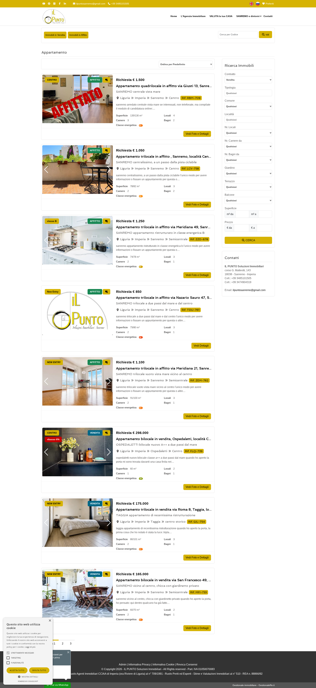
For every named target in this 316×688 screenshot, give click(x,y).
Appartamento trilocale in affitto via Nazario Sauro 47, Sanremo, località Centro (182, 298)
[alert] (28, 651)
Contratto (230, 74)
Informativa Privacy (139, 664)
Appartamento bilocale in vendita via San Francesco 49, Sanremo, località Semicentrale (188, 580)
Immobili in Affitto (78, 35)
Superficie (231, 208)
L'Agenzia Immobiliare (193, 16)
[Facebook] (59, 3)
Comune (230, 100)
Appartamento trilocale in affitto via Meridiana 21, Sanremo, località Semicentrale (183, 368)
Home (174, 16)
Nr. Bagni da (232, 154)
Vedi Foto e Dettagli (197, 133)
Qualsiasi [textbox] (231, 106)
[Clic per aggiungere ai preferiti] (106, 79)
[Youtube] (43, 3)
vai (267, 34)
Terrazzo (230, 181)
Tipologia (230, 87)
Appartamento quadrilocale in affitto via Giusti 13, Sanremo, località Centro (178, 86)
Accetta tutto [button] (17, 670)
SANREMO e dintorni (248, 16)
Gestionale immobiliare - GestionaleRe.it (254, 685)
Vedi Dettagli (201, 345)
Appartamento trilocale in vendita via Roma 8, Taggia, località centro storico (179, 509)
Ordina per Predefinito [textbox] (172, 64)
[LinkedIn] (64, 3)
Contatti (268, 16)
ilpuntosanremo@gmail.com (90, 3)
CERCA (250, 240)
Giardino (230, 167)
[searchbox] (249, 94)
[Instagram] (54, 3)
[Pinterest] (49, 3)
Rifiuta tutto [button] (39, 670)
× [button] (50, 620)
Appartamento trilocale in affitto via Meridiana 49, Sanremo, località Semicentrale (183, 227)
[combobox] (186, 64)
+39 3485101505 (120, 3)
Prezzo (229, 222)
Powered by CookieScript (28, 681)
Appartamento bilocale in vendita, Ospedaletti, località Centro (166, 439)
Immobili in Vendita (55, 35)
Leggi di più (30, 647)
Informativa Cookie (163, 664)
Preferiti (269, 3)
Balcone (229, 194)
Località (229, 114)
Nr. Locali (230, 127)
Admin (122, 664)
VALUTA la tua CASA (221, 16)
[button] (46, 169)
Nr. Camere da (233, 140)
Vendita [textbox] (230, 79)
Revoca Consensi (186, 664)
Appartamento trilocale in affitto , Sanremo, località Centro (164, 156)
